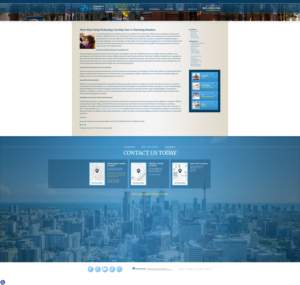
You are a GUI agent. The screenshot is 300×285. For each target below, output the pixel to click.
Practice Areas (137, 9)
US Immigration (196, 66)
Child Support (195, 46)
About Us (122, 9)
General (193, 57)
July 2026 (193, 33)
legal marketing (158, 269)
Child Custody (195, 45)
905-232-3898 (114, 182)
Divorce (193, 48)
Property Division (196, 61)
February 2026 (195, 38)
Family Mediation (196, 56)
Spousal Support (196, 64)
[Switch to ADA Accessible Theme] (2, 282)
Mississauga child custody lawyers (110, 108)
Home (111, 9)
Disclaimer (181, 269)
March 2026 (194, 36)
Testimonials (154, 9)
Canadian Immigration (198, 43)
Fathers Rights (195, 53)
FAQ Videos (169, 9)
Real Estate (194, 62)
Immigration (195, 59)
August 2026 (194, 31)
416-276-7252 (155, 174)
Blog (181, 9)
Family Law (194, 49)
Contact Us (192, 9)
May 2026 (194, 34)
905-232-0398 (211, 8)
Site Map (189, 269)
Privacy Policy (198, 269)
